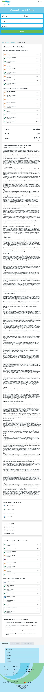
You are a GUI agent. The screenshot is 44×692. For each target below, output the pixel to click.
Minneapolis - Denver (11, 555)
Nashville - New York (11, 596)
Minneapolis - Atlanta (11, 566)
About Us (6, 669)
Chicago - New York (11, 611)
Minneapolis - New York (11, 53)
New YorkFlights (10, 524)
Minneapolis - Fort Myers (11, 570)
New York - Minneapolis (11, 91)
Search (22, 31)
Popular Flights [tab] (5, 643)
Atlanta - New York (10, 589)
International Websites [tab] (27, 643)
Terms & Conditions (8, 682)
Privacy (4, 682)
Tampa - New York (10, 604)
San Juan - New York (11, 581)
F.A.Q (5, 671)
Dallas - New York (10, 585)
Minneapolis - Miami (11, 573)
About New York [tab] (15, 643)
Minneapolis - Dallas (11, 544)
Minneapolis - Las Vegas (11, 562)
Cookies (12, 682)
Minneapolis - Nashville (11, 559)
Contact (5, 674)
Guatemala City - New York (12, 607)
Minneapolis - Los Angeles (12, 547)
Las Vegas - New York (11, 600)
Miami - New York (10, 592)
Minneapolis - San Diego (11, 551)
